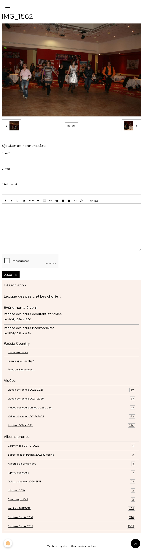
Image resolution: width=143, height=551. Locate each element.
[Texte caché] (57, 200)
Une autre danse (18, 352)
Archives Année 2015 (71, 526)
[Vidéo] (69, 200)
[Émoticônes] (81, 200)
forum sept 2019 (71, 499)
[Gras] (5, 200)
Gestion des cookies (83, 546)
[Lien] (50, 200)
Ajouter (10, 275)
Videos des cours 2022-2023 (71, 416)
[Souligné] (17, 200)
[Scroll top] (135, 543)
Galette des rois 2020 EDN (71, 481)
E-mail (6, 168)
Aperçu (94, 200)
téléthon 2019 (71, 490)
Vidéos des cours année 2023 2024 (71, 407)
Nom (5, 153)
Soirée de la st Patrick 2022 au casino (71, 455)
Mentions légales (57, 546)
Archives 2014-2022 (71, 425)
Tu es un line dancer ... (21, 369)
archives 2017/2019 (71, 508)
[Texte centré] (44, 200)
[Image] (63, 200)
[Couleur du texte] (31, 200)
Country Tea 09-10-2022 (71, 446)
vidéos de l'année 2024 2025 (71, 398)
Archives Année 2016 (71, 517)
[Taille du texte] (23, 200)
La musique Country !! (21, 361)
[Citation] (38, 200)
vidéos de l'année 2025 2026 (71, 389)
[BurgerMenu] (7, 6)
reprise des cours (71, 472)
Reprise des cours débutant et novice (33, 314)
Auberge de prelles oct (71, 463)
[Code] (75, 200)
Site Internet (9, 184)
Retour (71, 125)
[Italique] (11, 200)
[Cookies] (8, 543)
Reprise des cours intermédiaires (29, 328)
